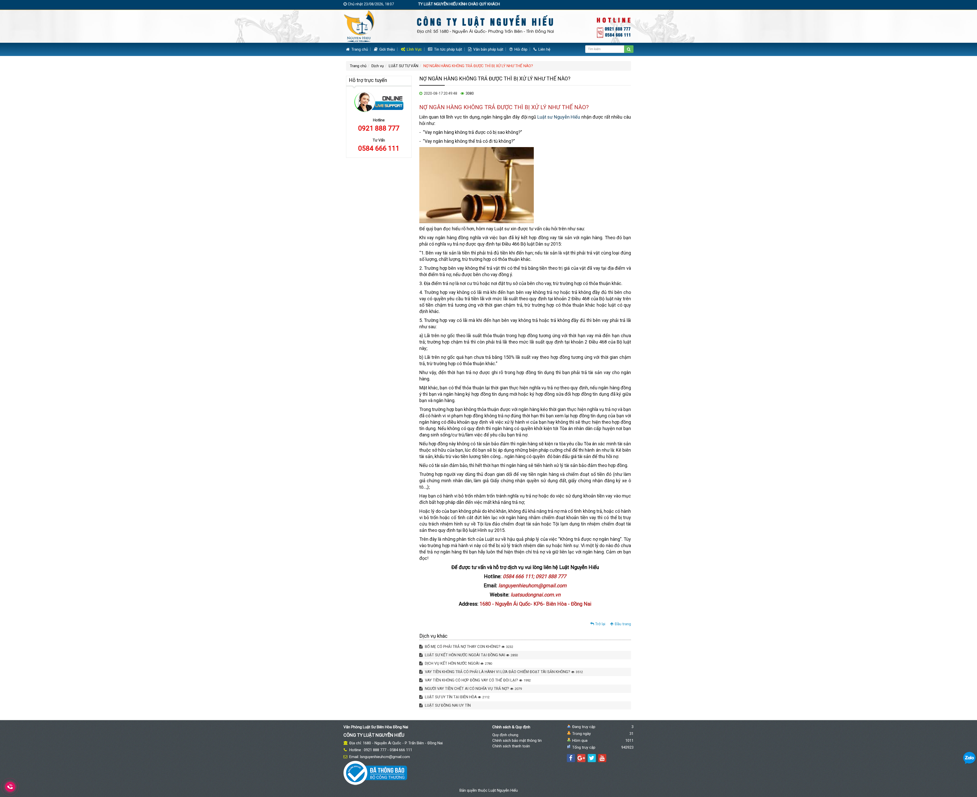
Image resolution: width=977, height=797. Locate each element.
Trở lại (599, 624)
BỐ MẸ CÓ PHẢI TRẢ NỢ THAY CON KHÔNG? (468, 646)
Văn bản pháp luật (487, 49)
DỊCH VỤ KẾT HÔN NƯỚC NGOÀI (458, 663)
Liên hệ (543, 49)
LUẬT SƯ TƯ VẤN (403, 66)
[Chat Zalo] (969, 758)
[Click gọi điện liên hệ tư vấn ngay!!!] (10, 786)
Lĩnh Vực (414, 49)
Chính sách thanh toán (511, 746)
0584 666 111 (378, 148)
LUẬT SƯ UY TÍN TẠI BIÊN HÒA (457, 697)
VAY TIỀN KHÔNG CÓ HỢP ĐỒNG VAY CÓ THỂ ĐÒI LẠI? (477, 680)
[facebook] (571, 758)
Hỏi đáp (520, 49)
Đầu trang (622, 624)
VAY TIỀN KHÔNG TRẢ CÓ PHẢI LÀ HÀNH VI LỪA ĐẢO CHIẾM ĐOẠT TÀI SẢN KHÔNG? (503, 672)
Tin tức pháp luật (447, 49)
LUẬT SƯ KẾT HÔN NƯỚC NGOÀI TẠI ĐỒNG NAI (471, 655)
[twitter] (592, 758)
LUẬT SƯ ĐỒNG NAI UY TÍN (447, 705)
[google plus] (581, 758)
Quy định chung (505, 735)
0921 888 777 (378, 128)
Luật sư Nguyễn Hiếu (558, 117)
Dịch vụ (377, 66)
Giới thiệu (386, 49)
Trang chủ (359, 49)
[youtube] (602, 758)
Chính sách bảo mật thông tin (517, 740)
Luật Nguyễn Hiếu (503, 790)
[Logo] (488, 26)
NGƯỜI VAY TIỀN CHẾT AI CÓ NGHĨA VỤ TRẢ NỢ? (473, 688)
